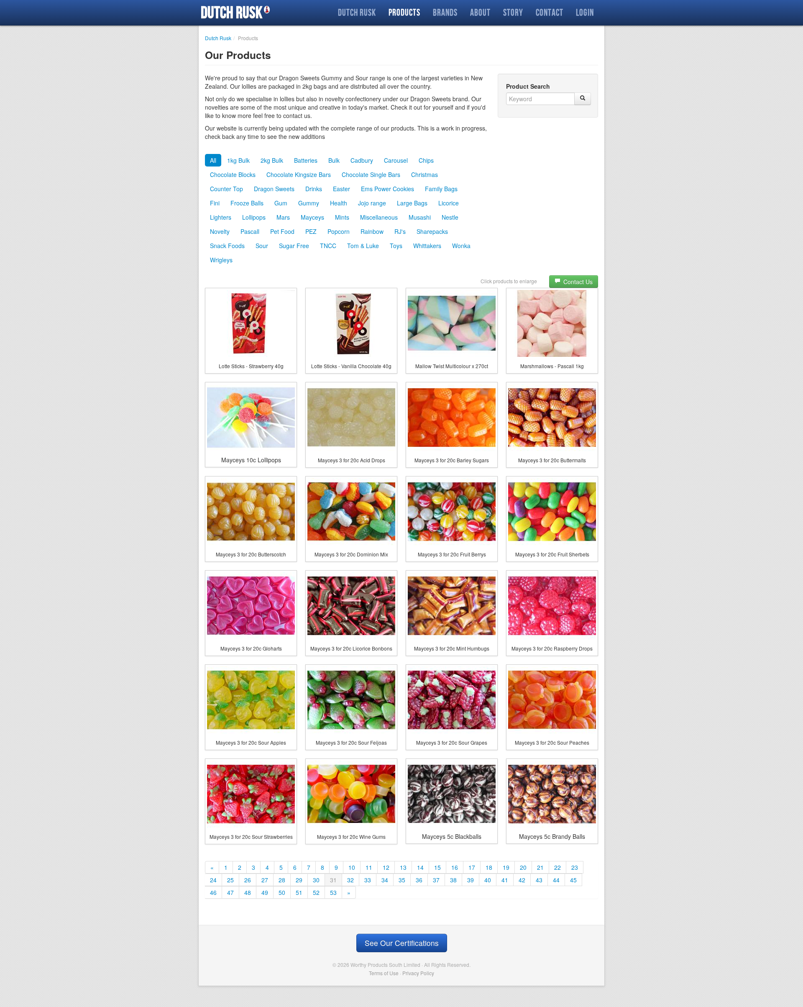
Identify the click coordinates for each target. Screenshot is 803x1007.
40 (487, 880)
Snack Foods (227, 245)
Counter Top (226, 188)
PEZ (311, 231)
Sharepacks (432, 231)
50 (282, 892)
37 (436, 880)
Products (404, 12)
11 (369, 867)
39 (470, 880)
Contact (549, 12)
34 (384, 880)
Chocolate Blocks (233, 174)
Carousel (396, 160)
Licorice (448, 203)
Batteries (305, 160)
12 (386, 867)
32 (350, 880)
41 (504, 880)
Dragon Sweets (274, 188)
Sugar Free (294, 245)
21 (540, 867)
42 (522, 880)
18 (489, 867)
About (480, 12)
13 (403, 867)
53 (333, 892)
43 (539, 880)
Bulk (334, 160)
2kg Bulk (272, 160)
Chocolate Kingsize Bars (298, 174)
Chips (426, 160)
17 (471, 867)
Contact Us (577, 281)
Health (338, 203)
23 (574, 867)
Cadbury (361, 160)
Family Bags (441, 188)
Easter (341, 188)
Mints (342, 217)
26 (247, 880)
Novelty (220, 231)
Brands (445, 12)
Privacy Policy (418, 972)
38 (453, 880)
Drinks (313, 188)
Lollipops (254, 217)
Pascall (249, 231)
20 (523, 867)
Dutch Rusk (231, 12)
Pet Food (282, 231)
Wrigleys (221, 260)
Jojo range (372, 203)
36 (419, 880)
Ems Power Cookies (387, 188)
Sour (262, 245)
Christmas (424, 174)
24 (213, 880)
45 (573, 880)
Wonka (461, 245)
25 (230, 880)
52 (316, 892)
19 (506, 867)
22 (557, 867)
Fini (215, 203)
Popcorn (338, 231)
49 (264, 892)
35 (402, 880)
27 (264, 880)
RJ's (400, 231)
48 (247, 892)
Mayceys (312, 217)
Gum (280, 203)
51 (299, 892)
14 (420, 867)
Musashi (420, 217)
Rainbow (372, 231)
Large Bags (412, 203)
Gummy (308, 203)
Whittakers (427, 245)
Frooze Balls (246, 203)
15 (437, 867)
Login (585, 12)
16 (454, 867)
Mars (283, 217)
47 (230, 892)
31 (333, 880)
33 (367, 880)
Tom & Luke (363, 245)
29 (299, 880)
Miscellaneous (379, 217)
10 (351, 867)
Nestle (450, 217)
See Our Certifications (402, 943)
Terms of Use (384, 972)
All (213, 160)
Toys (396, 245)
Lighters (220, 217)
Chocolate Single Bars (371, 174)
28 (282, 880)
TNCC (328, 245)
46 (213, 892)
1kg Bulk (238, 160)
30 (316, 880)
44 (556, 880)
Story (513, 12)
